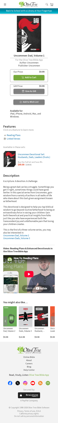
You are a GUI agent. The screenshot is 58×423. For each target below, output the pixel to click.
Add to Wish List (30, 102)
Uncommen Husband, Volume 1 (39, 331)
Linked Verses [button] (13, 138)
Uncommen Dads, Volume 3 (16, 238)
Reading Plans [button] (14, 135)
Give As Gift (30, 91)
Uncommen (32, 62)
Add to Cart (30, 77)
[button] (47, 4)
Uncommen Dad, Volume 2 (16, 235)
